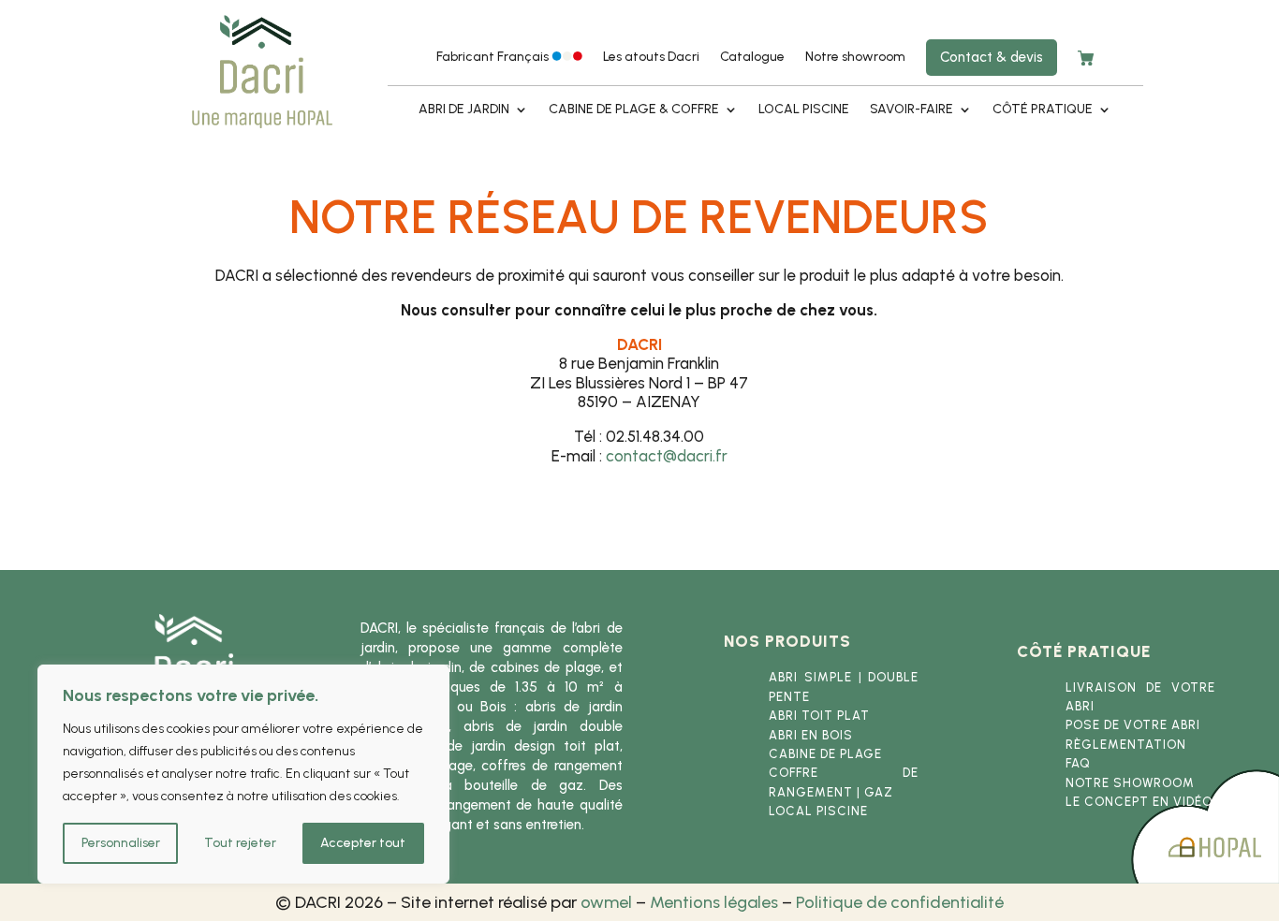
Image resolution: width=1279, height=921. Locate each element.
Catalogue (752, 58)
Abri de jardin (464, 110)
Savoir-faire (911, 110)
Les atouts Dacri (651, 58)
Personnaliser (120, 843)
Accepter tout (362, 843)
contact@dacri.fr (667, 455)
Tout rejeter (240, 843)
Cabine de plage (825, 754)
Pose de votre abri (1133, 725)
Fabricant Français (493, 58)
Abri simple (810, 677)
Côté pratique (1042, 110)
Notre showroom (855, 58)
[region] (243, 774)
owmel (606, 902)
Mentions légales (714, 902)
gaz (878, 792)
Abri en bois (811, 735)
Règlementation (1126, 745)
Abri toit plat (819, 716)
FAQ (1078, 763)
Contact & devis (991, 57)
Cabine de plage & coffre (634, 110)
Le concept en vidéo (1139, 802)
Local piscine (803, 110)
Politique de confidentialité (900, 902)
